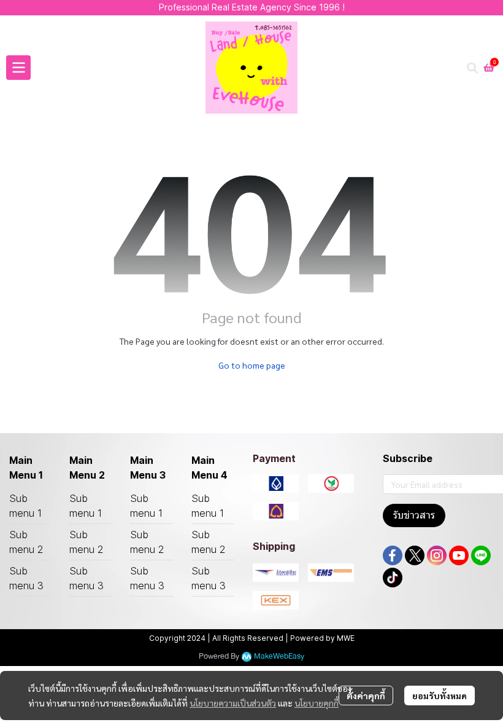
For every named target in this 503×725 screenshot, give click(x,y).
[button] (472, 67)
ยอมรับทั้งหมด (439, 695)
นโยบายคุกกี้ (316, 702)
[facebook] (392, 555)
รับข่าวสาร (414, 515)
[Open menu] (18, 67)
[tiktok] (392, 577)
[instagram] (437, 555)
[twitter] (414, 555)
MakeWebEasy (279, 656)
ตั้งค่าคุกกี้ (366, 695)
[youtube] (459, 555)
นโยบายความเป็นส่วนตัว (233, 702)
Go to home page (251, 364)
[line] (481, 555)
